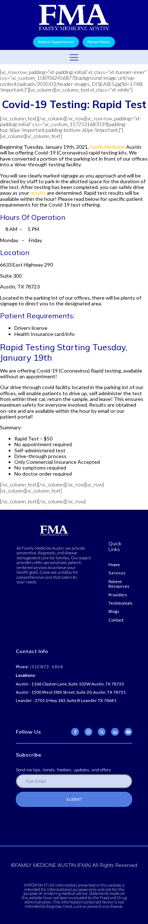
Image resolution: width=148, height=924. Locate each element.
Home (114, 564)
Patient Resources (118, 583)
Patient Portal (98, 42)
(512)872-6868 (46, 667)
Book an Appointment (56, 42)
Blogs (113, 611)
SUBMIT (74, 799)
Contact (116, 620)
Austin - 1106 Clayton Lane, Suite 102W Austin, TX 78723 (70, 684)
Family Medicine (107, 147)
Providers (117, 594)
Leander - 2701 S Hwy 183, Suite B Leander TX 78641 (66, 700)
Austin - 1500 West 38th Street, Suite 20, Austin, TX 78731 (71, 692)
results (38, 193)
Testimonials (120, 603)
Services (117, 572)
